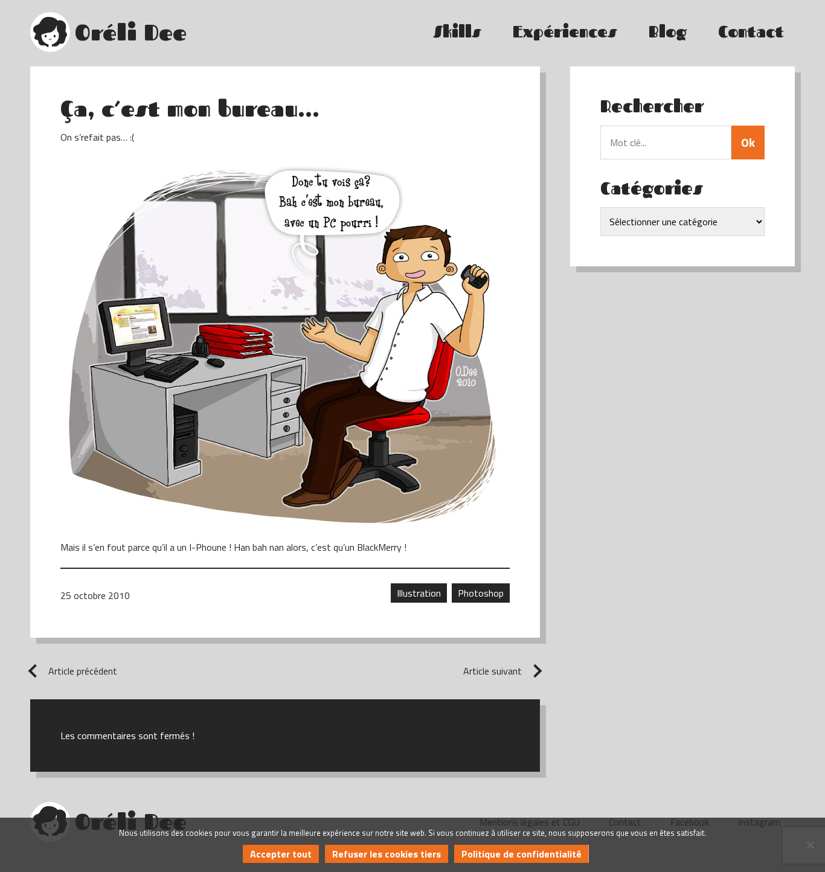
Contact (751, 31)
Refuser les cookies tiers (386, 854)
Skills (457, 31)
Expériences (565, 31)
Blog (668, 31)
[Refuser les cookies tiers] (810, 845)
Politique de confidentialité (521, 854)
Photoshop (481, 593)
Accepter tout (281, 854)
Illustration (419, 593)
